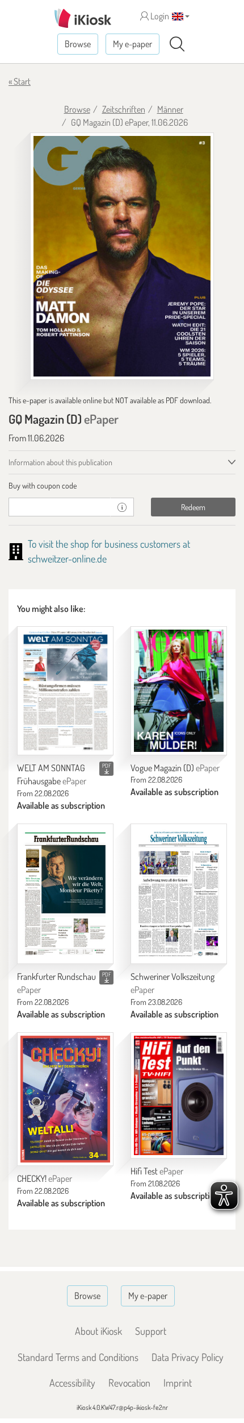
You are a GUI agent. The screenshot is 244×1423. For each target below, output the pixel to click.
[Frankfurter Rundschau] (65, 894)
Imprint (177, 1382)
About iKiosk (98, 1331)
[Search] (177, 44)
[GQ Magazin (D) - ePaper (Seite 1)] (122, 256)
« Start (20, 81)
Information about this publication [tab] (60, 462)
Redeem (193, 507)
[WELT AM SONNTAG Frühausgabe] (65, 690)
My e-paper (132, 43)
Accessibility (72, 1382)
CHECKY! (44, 1178)
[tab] (122, 485)
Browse (78, 43)
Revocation (129, 1382)
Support (150, 1331)
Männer (170, 109)
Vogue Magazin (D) (175, 767)
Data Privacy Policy (188, 1357)
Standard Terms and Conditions (78, 1357)
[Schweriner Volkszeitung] (179, 894)
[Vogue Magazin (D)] (179, 690)
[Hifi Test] (179, 1095)
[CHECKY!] (65, 1099)
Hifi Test (157, 1171)
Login (159, 16)
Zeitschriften (123, 109)
